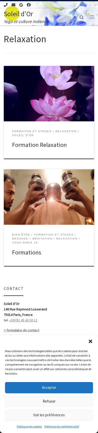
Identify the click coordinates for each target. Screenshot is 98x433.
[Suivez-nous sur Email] (13, 5)
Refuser (49, 401)
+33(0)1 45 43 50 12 (23, 320)
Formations (26, 252)
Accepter (49, 387)
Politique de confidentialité (61, 426)
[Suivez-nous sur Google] (21, 5)
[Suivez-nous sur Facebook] (29, 5)
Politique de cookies (29, 426)
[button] (90, 341)
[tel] (6, 5)
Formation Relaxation (39, 144)
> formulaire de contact (21, 330)
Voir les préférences (49, 415)
